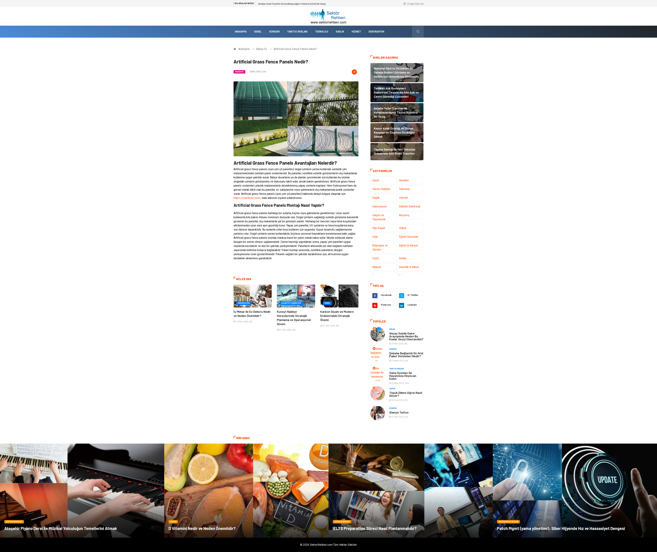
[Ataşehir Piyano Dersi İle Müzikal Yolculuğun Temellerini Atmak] (82, 491)
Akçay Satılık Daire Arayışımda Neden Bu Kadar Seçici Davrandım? (406, 336)
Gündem (274, 31)
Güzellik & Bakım (409, 267)
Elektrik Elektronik (409, 206)
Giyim (375, 258)
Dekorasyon (376, 31)
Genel (258, 31)
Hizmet (356, 31)
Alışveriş (404, 215)
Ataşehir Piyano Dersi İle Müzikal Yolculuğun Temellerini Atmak (60, 528)
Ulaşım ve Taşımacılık (291, 303)
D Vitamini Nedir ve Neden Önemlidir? (202, 528)
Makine (376, 267)
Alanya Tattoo (399, 412)
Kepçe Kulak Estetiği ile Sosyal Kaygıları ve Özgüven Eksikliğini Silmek (292, 4)
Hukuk (402, 228)
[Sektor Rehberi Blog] (328, 16)
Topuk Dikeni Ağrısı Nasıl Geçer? (405, 394)
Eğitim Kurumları (408, 236)
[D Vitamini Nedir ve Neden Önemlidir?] (246, 491)
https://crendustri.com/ (247, 198)
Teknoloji (321, 31)
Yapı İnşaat (378, 228)
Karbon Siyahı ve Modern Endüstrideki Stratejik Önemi (337, 316)
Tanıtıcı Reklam (297, 31)
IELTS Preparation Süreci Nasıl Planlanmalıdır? (375, 528)
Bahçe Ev (261, 49)
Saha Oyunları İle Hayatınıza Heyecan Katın (402, 375)
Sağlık (340, 31)
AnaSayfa (241, 31)
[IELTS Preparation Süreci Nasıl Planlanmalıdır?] (410, 491)
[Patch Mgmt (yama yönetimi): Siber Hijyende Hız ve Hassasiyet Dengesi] (575, 491)
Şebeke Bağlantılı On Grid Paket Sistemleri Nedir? (406, 354)
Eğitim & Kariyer (408, 245)
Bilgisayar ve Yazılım (380, 247)
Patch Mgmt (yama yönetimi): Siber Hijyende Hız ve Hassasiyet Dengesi (561, 528)
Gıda (375, 236)
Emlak (402, 258)
